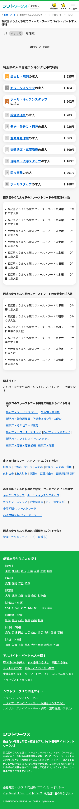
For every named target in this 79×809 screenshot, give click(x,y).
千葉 (30, 571)
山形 (43, 608)
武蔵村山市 (46, 473)
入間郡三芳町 (64, 467)
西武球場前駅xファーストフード (22, 515)
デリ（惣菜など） (56, 502)
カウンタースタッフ (15, 502)
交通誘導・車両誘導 (24, 149)
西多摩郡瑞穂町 (65, 473)
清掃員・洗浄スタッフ (25, 161)
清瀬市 (34, 473)
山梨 (34, 620)
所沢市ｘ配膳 (46, 445)
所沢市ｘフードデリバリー (22, 412)
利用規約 (30, 787)
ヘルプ (19, 787)
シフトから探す (12, 668)
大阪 (8, 595)
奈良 (34, 595)
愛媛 (53, 632)
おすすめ (16, 33)
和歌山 (42, 595)
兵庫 (14, 595)
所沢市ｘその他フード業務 (22, 425)
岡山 (21, 632)
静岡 (14, 583)
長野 (40, 620)
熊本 (27, 645)
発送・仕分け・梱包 (24, 126)
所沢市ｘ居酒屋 (50, 412)
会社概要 (8, 787)
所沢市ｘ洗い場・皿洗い (47, 418)
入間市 (39, 467)
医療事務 (16, 172)
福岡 (8, 645)
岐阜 (27, 583)
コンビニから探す (63, 674)
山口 (34, 632)
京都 (21, 595)
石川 (21, 620)
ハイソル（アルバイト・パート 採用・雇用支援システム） (38, 708)
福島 (49, 608)
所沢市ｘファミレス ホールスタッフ (28, 438)
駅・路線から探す (38, 662)
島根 (14, 632)
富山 (14, 620)
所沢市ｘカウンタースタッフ (23, 432)
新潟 (8, 620)
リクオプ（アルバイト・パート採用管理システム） (34, 703)
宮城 (30, 608)
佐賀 (14, 645)
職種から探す (60, 662)
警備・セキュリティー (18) (19, 537)
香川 (47, 632)
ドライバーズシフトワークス (20, 698)
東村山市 (8, 473)
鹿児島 (48, 645)
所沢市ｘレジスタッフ (56, 432)
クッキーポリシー (14, 793)
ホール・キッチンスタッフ (28, 99)
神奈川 (16, 571)
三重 (21, 583)
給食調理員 (18, 115)
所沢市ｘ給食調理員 (18, 418)
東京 (8, 571)
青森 (17, 608)
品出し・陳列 (19, 76)
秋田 (36, 608)
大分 (34, 645)
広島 (27, 632)
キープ (63, 8)
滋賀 (27, 595)
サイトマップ (34, 793)
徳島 (40, 632)
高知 (60, 632)
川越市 (7, 467)
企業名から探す (12, 674)
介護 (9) (42, 537)
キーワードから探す (37, 674)
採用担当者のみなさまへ (58, 793)
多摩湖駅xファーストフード (19, 508)
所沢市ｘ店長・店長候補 (21, 445)
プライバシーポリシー (50, 787)
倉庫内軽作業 (19, 138)
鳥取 (8, 632)
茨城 (36, 571)
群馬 (49, 571)
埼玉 (23, 571)
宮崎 (40, 645)
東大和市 (21, 473)
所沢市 (18, 467)
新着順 (30, 33)
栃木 (43, 571)
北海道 (9, 608)
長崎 (21, 645)
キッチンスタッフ (22, 88)
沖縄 (56, 645)
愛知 (8, 583)
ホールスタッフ (21, 184)
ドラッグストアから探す (18, 680)
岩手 (23, 608)
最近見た (54, 8)
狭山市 (28, 467)
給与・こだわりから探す (39, 668)
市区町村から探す (14, 662)
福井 (27, 620)
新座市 (49, 467)
